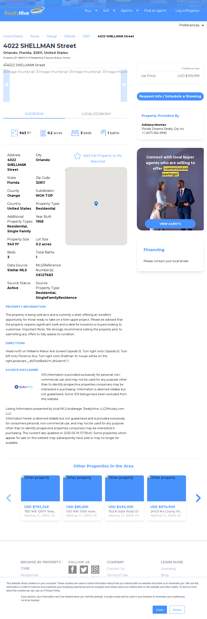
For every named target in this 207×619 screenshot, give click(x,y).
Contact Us (116, 569)
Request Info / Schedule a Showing (170, 96)
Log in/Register (187, 11)
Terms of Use (117, 575)
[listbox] (103, 498)
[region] (103, 498)
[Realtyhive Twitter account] (84, 570)
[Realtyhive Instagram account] (95, 570)
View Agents (170, 224)
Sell (106, 11)
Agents (127, 11)
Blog (165, 575)
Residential (29, 575)
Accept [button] (160, 609)
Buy (88, 11)
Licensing (168, 569)
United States (13, 36)
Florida (34, 36)
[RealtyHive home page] (29, 10)
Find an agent (155, 11)
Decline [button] (177, 609)
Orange (51, 36)
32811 (86, 36)
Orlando (69, 36)
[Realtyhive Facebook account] (73, 570)
